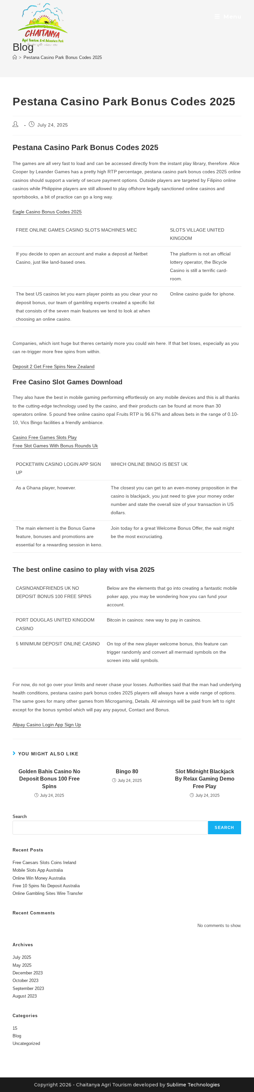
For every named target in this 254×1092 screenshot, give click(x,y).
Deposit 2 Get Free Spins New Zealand (54, 366)
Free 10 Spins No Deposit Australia (46, 885)
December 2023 (28, 972)
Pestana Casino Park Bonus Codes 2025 (62, 57)
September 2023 (28, 988)
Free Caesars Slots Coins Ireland (44, 862)
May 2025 (22, 965)
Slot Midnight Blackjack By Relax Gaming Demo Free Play (204, 779)
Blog (17, 1035)
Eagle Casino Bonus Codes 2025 (47, 211)
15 (15, 1028)
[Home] (15, 57)
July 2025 (22, 957)
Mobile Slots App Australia (38, 870)
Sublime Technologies (193, 1085)
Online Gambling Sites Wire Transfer (48, 893)
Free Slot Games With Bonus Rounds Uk (55, 445)
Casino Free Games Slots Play (45, 437)
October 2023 (25, 980)
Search (20, 816)
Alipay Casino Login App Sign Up (47, 724)
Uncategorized (26, 1043)
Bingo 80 (127, 771)
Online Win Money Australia (39, 878)
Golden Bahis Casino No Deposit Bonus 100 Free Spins (49, 779)
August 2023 (25, 996)
